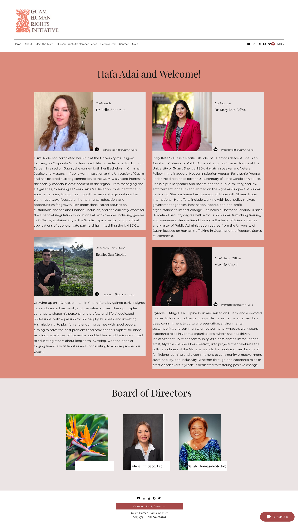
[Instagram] (259, 44)
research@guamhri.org (119, 294)
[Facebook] (264, 44)
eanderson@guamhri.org (120, 149)
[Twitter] (159, 498)
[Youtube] (249, 44)
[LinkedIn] (254, 44)
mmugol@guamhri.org (237, 304)
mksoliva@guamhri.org (237, 149)
